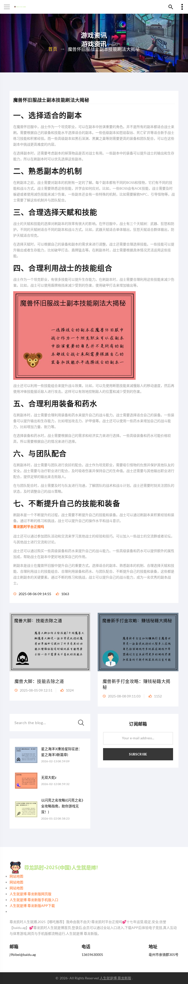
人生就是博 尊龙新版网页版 (30, 894)
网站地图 (16, 876)
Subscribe (138, 754)
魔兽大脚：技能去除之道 (39, 681)
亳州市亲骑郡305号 (163, 954)
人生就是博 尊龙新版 (115, 978)
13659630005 (92, 954)
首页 (52, 49)
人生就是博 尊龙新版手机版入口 (34, 900)
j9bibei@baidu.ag (23, 954)
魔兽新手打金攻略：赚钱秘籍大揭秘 (136, 684)
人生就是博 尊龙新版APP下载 (32, 905)
